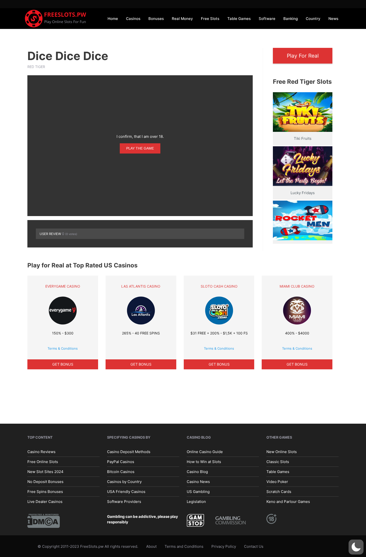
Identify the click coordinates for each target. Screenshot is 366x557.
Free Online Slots (42, 461)
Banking (290, 18)
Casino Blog (197, 471)
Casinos (133, 18)
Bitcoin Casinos (120, 471)
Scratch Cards (278, 491)
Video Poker (277, 481)
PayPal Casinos (120, 461)
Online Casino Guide (205, 451)
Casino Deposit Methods (128, 451)
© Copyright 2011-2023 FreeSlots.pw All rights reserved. (88, 546)
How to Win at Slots (204, 461)
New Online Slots (281, 451)
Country (313, 18)
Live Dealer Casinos (44, 501)
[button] (356, 547)
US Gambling (198, 491)
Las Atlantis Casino (140, 286)
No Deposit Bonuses (45, 481)
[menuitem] (113, 18)
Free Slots (210, 18)
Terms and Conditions (184, 546)
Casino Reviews (41, 451)
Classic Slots (277, 461)
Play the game (140, 148)
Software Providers (124, 501)
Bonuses (156, 18)
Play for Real (303, 56)
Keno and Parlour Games (288, 501)
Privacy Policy (223, 546)
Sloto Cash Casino (219, 286)
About (151, 546)
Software (267, 18)
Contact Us (253, 546)
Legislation (196, 501)
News (333, 18)
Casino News (198, 481)
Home (113, 18)
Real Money (182, 18)
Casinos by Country (124, 481)
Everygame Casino (62, 286)
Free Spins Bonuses (45, 491)
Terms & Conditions (63, 348)
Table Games (239, 18)
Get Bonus (62, 364)
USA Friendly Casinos (126, 491)
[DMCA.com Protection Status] (43, 520)
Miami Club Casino (297, 286)
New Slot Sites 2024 (45, 471)
